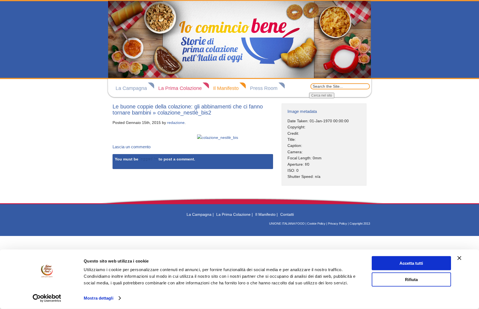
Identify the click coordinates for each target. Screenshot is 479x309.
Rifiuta (411, 279)
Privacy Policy (337, 223)
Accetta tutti (411, 263)
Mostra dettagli (98, 298)
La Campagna (131, 88)
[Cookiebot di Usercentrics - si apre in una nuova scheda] (47, 298)
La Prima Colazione (180, 88)
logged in (148, 159)
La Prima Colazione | (234, 214)
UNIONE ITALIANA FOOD (287, 223)
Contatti (287, 214)
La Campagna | (200, 214)
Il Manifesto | (266, 214)
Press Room (263, 88)
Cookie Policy (316, 223)
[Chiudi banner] (459, 258)
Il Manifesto (226, 88)
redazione (176, 122)
